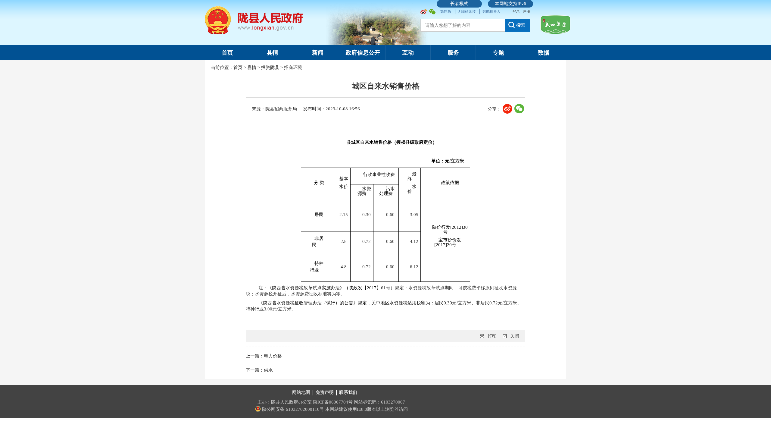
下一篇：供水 (259, 370)
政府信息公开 (363, 52)
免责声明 (325, 392)
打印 (492, 336)
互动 (408, 52)
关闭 (514, 336)
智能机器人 (491, 11)
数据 (543, 52)
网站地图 (301, 392)
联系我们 (348, 392)
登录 (517, 11)
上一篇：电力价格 (264, 356)
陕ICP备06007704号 (333, 402)
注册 (526, 11)
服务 (453, 52)
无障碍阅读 (467, 11)
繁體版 (445, 11)
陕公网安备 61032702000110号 (292, 409)
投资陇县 (270, 67)
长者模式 (459, 3)
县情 (272, 52)
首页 (227, 52)
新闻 (317, 52)
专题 (498, 52)
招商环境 (293, 67)
